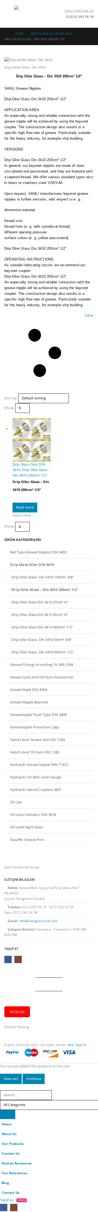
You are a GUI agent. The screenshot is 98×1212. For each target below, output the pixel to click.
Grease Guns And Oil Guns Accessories (42, 677)
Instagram (18, 959)
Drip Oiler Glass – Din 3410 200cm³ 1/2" (45, 589)
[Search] (7, 1114)
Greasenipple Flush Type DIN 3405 (38, 714)
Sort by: (10, 398)
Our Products (13, 1143)
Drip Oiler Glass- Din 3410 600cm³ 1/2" (42, 652)
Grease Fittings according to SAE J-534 (41, 664)
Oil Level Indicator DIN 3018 (33, 814)
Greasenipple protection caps (35, 727)
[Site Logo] (29, 13)
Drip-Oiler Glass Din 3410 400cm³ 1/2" (42, 627)
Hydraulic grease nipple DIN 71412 (39, 764)
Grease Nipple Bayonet (29, 702)
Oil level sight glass (26, 827)
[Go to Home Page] (5, 33)
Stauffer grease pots (27, 839)
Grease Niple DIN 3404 (28, 689)
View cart (11, 1078)
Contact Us (11, 1153)
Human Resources (17, 1163)
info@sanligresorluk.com (38, 921)
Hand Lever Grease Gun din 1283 (37, 739)
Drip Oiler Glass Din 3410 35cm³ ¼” (39, 614)
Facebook (8, 959)
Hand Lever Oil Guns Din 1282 (35, 752)
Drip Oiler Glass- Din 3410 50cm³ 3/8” (41, 639)
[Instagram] (13, 1207)
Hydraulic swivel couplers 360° (36, 789)
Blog (5, 1182)
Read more (25, 507)
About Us (9, 1134)
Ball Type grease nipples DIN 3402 (38, 552)
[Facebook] (3, 1207)
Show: (9, 407)
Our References (14, 1173)
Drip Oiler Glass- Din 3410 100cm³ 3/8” (42, 577)
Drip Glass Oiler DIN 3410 (32, 564)
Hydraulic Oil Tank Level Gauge (35, 777)
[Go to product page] (32, 440)
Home (6, 1124)
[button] (9, 13)
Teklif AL (13, 1200)
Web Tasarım (77, 1045)
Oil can (16, 802)
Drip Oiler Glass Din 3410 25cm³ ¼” (39, 602)
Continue (33, 1078)
